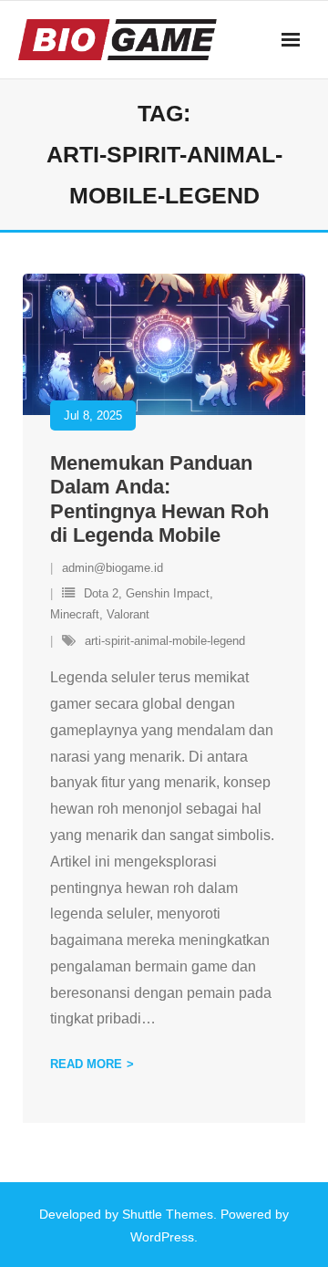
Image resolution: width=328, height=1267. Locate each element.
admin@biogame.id (112, 568)
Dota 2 (101, 593)
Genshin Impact (168, 593)
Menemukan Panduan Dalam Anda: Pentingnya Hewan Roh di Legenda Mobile (159, 499)
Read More (86, 1064)
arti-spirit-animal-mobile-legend (165, 641)
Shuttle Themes (167, 1214)
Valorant (128, 614)
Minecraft (74, 614)
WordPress (162, 1237)
